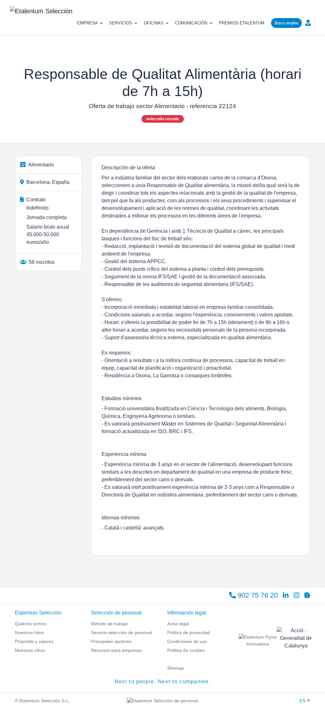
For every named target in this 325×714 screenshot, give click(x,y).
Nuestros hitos (29, 632)
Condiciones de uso (187, 641)
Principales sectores (111, 641)
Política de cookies (186, 650)
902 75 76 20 (257, 595)
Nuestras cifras (30, 650)
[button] (309, 22)
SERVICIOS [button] (120, 23)
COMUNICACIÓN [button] (191, 23)
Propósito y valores (34, 641)
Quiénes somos (30, 623)
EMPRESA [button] (87, 23)
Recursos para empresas (116, 650)
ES (302, 700)
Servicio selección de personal (121, 632)
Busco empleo (286, 23)
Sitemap (175, 668)
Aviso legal (178, 623)
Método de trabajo (109, 623)
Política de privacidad (188, 632)
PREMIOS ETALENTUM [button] (241, 23)
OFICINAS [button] (153, 23)
